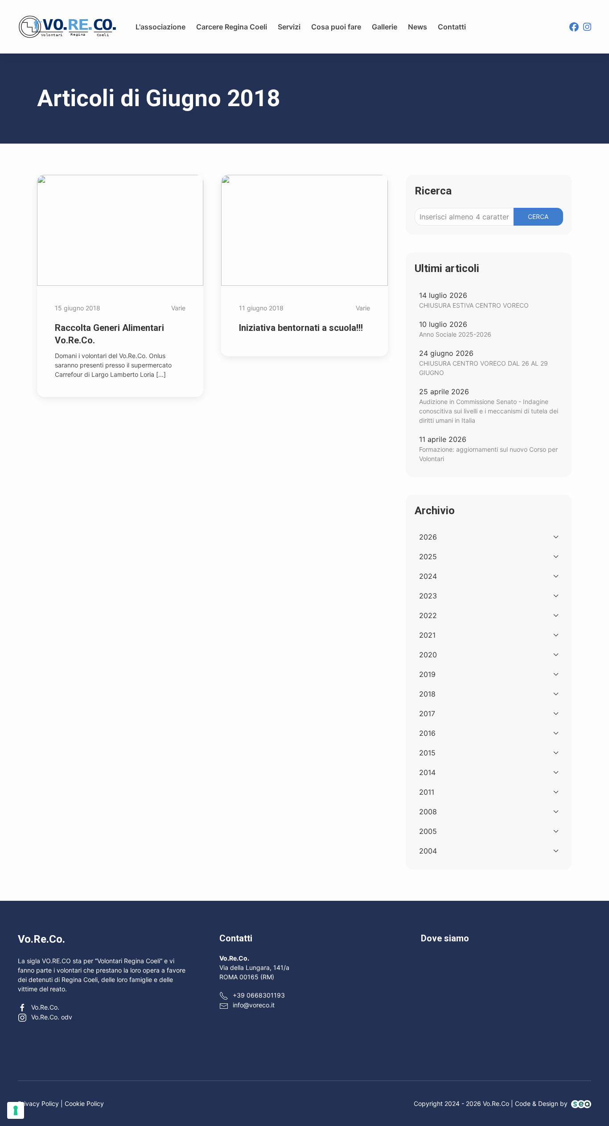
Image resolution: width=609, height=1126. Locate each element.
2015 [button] (427, 752)
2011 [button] (426, 792)
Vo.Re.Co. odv (51, 1017)
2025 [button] (428, 556)
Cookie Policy (84, 1103)
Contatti (452, 26)
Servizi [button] (289, 26)
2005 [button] (428, 831)
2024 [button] (428, 576)
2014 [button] (427, 772)
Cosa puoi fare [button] (336, 26)
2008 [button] (428, 811)
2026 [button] (428, 536)
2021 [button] (427, 635)
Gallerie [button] (384, 26)
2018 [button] (427, 693)
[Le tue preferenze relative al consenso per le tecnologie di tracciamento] (15, 1110)
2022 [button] (428, 615)
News (417, 26)
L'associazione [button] (160, 26)
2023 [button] (428, 595)
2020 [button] (428, 654)
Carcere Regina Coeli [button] (231, 26)
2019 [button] (427, 674)
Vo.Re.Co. (45, 1007)
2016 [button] (427, 733)
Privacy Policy (38, 1103)
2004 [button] (428, 850)
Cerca (538, 216)
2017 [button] (427, 713)
